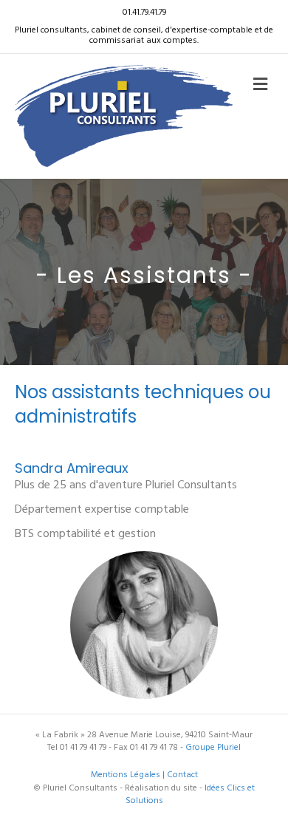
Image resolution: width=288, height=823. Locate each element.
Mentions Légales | (129, 775)
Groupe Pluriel (213, 747)
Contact (182, 775)
